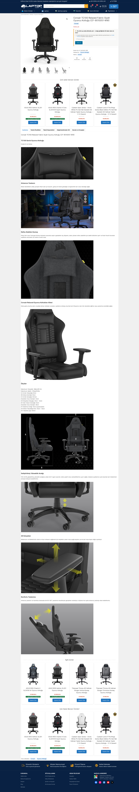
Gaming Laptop (62, 11)
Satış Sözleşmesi (49, 778)
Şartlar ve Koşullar (50, 781)
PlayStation (111, 11)
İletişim (22, 781)
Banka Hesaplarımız (26, 778)
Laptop (46, 11)
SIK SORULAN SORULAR (98, 1)
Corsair (76, 23)
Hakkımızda (23, 776)
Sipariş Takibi (73, 778)
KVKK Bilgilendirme (50, 776)
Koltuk (31, 14)
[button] (67, 19)
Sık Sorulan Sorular (50, 784)
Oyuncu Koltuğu (38, 14)
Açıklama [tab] (25, 130)
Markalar (23, 787)
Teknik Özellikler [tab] (36, 130)
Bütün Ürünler (28, 11)
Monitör (78, 11)
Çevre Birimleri (94, 11)
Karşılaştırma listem (75, 781)
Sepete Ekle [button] (33, 122)
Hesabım (72, 776)
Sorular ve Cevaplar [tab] (78, 130)
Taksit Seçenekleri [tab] (48, 130)
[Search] (86, 6)
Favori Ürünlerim (74, 784)
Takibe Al (79, 42)
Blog (22, 784)
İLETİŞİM (114, 1)
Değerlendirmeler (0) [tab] (63, 130)
